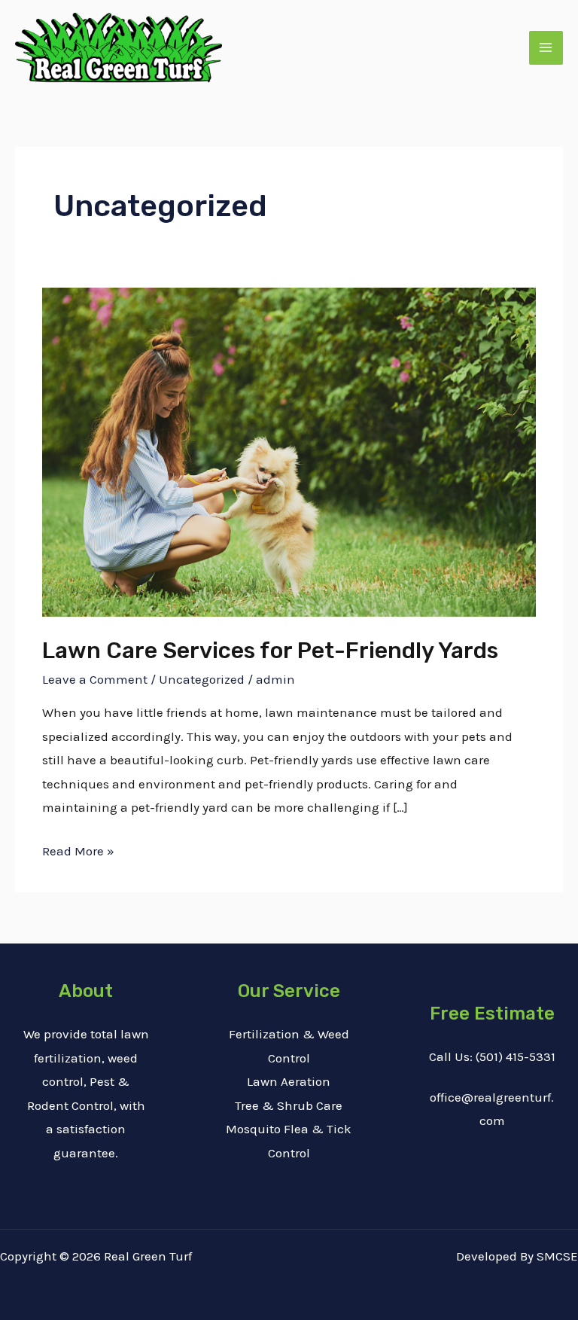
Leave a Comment (95, 679)
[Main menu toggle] (546, 48)
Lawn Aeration (288, 1081)
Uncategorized (202, 679)
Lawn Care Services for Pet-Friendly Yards (270, 650)
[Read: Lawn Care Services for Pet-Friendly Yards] (288, 451)
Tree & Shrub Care (288, 1105)
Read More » (78, 849)
